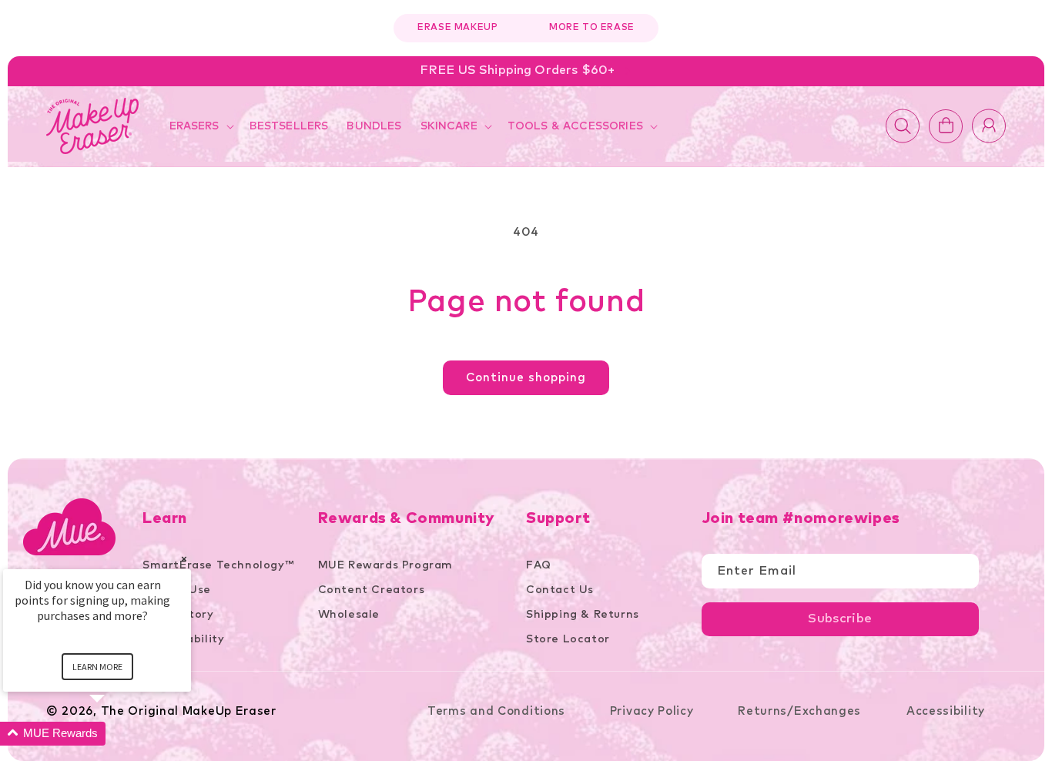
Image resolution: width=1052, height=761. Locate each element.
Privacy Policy (652, 711)
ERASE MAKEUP (457, 27)
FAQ (538, 565)
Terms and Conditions (496, 711)
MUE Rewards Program (385, 565)
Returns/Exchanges (801, 711)
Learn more (97, 666)
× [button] (184, 558)
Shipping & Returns (582, 614)
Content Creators (371, 590)
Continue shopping (526, 378)
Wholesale (349, 614)
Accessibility (945, 711)
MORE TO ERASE (592, 27)
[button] (200, 126)
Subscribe (840, 618)
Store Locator (568, 639)
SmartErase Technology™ (217, 565)
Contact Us (560, 590)
